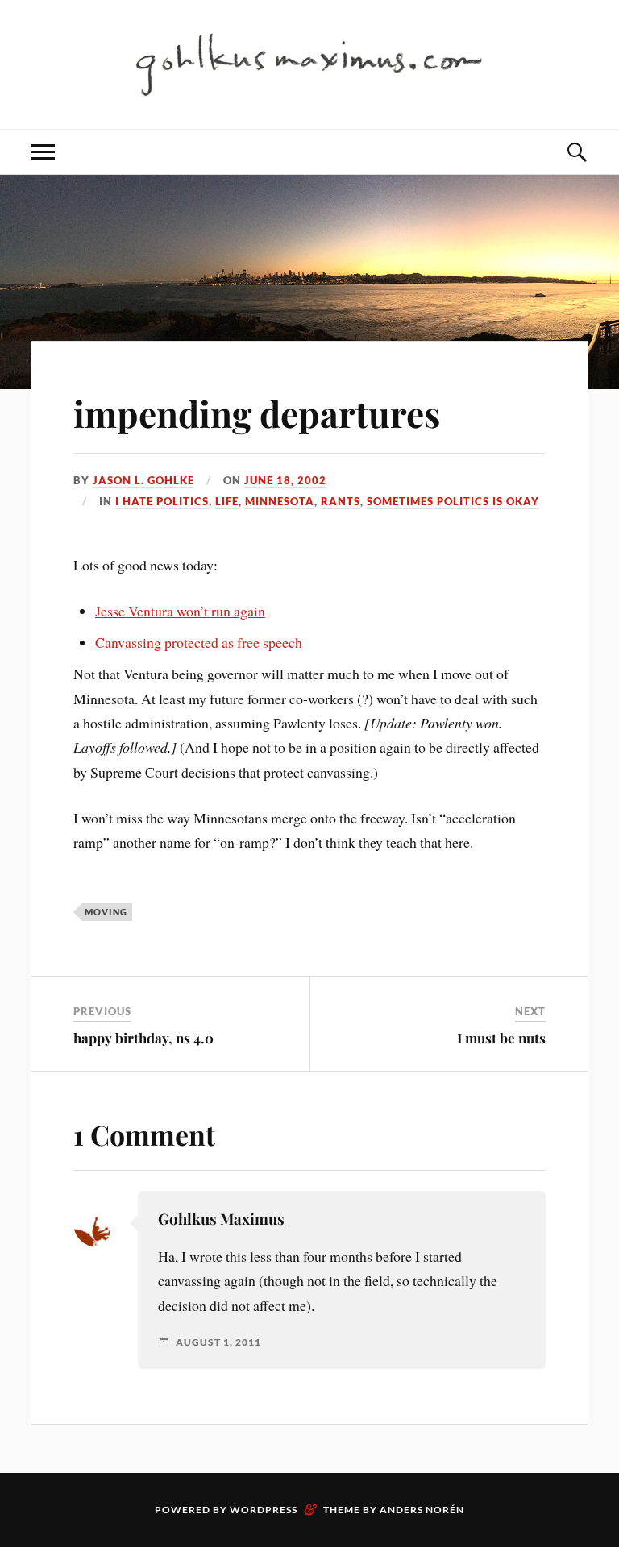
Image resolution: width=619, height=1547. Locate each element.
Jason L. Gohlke (143, 480)
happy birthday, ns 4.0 (143, 1038)
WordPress (263, 1509)
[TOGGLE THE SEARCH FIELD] (576, 152)
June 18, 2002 (285, 480)
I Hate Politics (162, 501)
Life (227, 501)
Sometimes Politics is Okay (453, 501)
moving (106, 911)
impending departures (256, 413)
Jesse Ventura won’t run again (180, 610)
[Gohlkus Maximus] (309, 62)
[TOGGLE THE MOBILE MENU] (43, 152)
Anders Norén (422, 1509)
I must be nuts (501, 1038)
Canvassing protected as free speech (198, 642)
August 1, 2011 (218, 1342)
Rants (340, 501)
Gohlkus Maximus (221, 1219)
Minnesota (279, 501)
